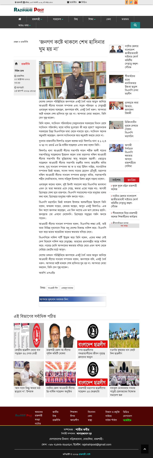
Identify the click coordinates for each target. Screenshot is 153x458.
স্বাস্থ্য (90, 420)
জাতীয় (55, 412)
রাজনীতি (24, 41)
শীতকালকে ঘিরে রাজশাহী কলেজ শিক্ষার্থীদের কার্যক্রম (124, 214)
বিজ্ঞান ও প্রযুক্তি (112, 412)
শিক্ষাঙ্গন (74, 412)
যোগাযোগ (127, 416)
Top (145, 449)
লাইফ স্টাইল (111, 420)
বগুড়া (37, 419)
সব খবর (124, 225)
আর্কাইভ (73, 2)
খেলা (108, 19)
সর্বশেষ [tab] (116, 180)
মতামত (125, 19)
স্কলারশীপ (74, 420)
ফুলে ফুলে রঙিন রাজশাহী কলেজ (124, 187)
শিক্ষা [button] (91, 19)
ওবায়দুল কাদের (67, 287)
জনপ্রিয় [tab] (132, 180)
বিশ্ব (76, 19)
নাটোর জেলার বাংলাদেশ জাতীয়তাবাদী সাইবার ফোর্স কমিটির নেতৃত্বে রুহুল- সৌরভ (124, 201)
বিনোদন (91, 412)
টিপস (72, 416)
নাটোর (38, 423)
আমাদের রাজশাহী (39, 413)
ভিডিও (84, 2)
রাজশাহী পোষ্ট (84, 454)
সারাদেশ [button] (57, 19)
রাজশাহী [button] (36, 19)
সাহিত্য (108, 416)
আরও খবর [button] (23, 25)
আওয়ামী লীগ (53, 287)
